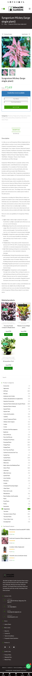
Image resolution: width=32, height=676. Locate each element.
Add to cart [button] (8, 334)
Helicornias (6, 462)
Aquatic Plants (6, 409)
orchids (5, 483)
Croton (19, 322)
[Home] (2, 24)
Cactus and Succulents (8, 414)
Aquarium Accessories (8, 401)
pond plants (6, 501)
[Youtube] (19, 2)
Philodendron (6, 493)
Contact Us (7, 633)
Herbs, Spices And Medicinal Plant (11, 465)
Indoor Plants (9, 323)
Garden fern (6, 455)
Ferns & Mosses (7, 434)
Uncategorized (6, 521)
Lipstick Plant (6, 475)
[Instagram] (17, 2)
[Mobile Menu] (29, 8)
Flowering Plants (7, 442)
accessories (6, 386)
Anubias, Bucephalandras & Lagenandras (13, 398)
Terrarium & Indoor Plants (9, 514)
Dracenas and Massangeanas (8, 322)
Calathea (5, 416)
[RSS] (23, 2)
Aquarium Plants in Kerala (9, 406)
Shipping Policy (8, 657)
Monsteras (6, 480)
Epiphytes (5, 432)
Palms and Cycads (7, 491)
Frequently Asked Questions (11, 638)
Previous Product (8, 34)
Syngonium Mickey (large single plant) (17, 24)
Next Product (25, 34)
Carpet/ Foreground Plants (9, 419)
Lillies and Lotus (7, 473)
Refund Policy (8, 659)
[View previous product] (3, 34)
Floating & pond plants (8, 439)
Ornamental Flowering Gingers (10, 485)
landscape (6, 470)
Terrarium (5, 511)
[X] (8, 2)
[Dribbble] (15, 2)
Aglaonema (6, 388)
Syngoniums (18, 117)
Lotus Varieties (7, 478)
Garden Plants (6, 457)
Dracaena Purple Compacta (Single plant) (8, 326)
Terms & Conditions (9, 636)
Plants (13, 117)
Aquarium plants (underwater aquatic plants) (14, 403)
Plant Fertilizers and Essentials (10, 496)
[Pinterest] (13, 2)
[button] (28, 38)
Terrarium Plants (7, 516)
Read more (23, 334)
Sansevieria (6, 506)
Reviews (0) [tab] (16, 133)
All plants (10, 115)
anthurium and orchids (9, 396)
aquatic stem (6, 411)
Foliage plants (16, 115)
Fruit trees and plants (8, 450)
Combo (5, 424)
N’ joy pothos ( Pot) (8, 361)
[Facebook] (10, 2)
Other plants (8, 117)
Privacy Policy (8, 654)
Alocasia (5, 393)
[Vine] (21, 2)
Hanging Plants (7, 460)
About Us (7, 631)
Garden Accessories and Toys (10, 452)
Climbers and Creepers (6, 357)
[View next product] (29, 34)
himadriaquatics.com (12, 617)
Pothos (14, 359)
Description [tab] (16, 129)
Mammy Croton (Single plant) (23, 326)
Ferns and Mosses (7, 437)
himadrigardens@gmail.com (14, 612)
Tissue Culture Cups (8, 519)
